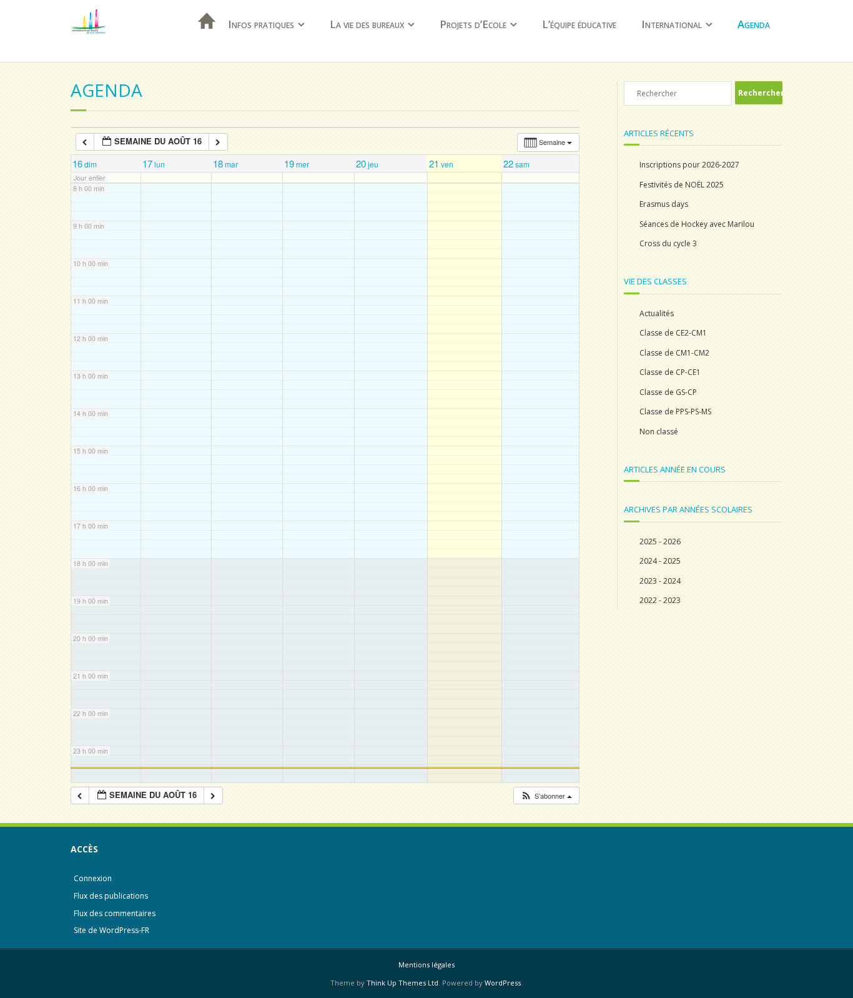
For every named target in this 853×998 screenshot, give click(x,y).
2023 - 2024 (660, 581)
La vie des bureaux (367, 24)
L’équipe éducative (579, 24)
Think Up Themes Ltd (402, 982)
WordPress (503, 982)
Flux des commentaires (114, 913)
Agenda (753, 24)
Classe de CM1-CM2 (674, 352)
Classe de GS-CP (668, 392)
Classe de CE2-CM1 (673, 332)
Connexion (93, 878)
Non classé (658, 431)
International (671, 24)
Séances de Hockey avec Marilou (696, 224)
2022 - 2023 (660, 600)
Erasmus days (663, 204)
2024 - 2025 (660, 561)
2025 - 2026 (660, 541)
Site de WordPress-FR (111, 930)
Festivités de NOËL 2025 (681, 184)
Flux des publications (111, 896)
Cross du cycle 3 (668, 243)
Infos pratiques (261, 24)
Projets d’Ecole (473, 24)
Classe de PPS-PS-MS (675, 411)
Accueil (202, 37)
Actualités (656, 313)
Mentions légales (426, 964)
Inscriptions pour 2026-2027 (689, 164)
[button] (546, 795)
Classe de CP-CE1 (670, 372)
